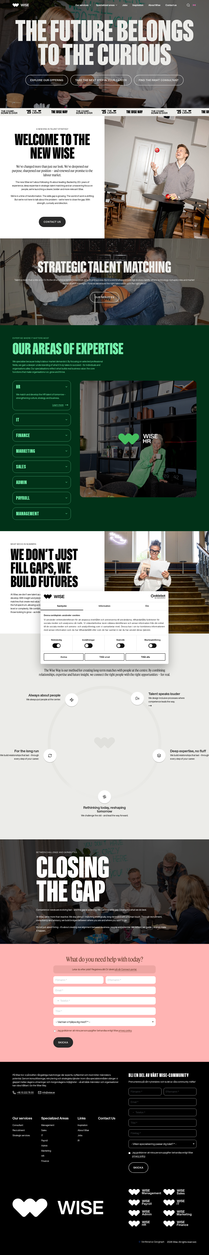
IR (78, 1140)
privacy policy (125, 1030)
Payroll (44, 1140)
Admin (44, 1145)
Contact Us (106, 1118)
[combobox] (56, 1000)
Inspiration (138, 5)
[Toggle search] (188, 5)
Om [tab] (147, 606)
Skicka (63, 1042)
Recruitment (19, 1130)
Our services (81, 5)
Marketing (46, 1150)
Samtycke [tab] (62, 606)
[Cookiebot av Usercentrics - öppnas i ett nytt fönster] (152, 596)
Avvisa (63, 657)
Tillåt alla (145, 657)
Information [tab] (104, 606)
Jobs (124, 5)
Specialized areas (105, 5)
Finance (45, 1161)
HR (42, 1156)
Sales (43, 1130)
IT (42, 1135)
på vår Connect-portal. (126, 969)
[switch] (88, 645)
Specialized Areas (55, 1118)
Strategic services (21, 1135)
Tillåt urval (104, 657)
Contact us (171, 5)
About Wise (154, 5)
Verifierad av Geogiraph (152, 1241)
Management (47, 1125)
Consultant (18, 1125)
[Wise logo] (22, 5)
